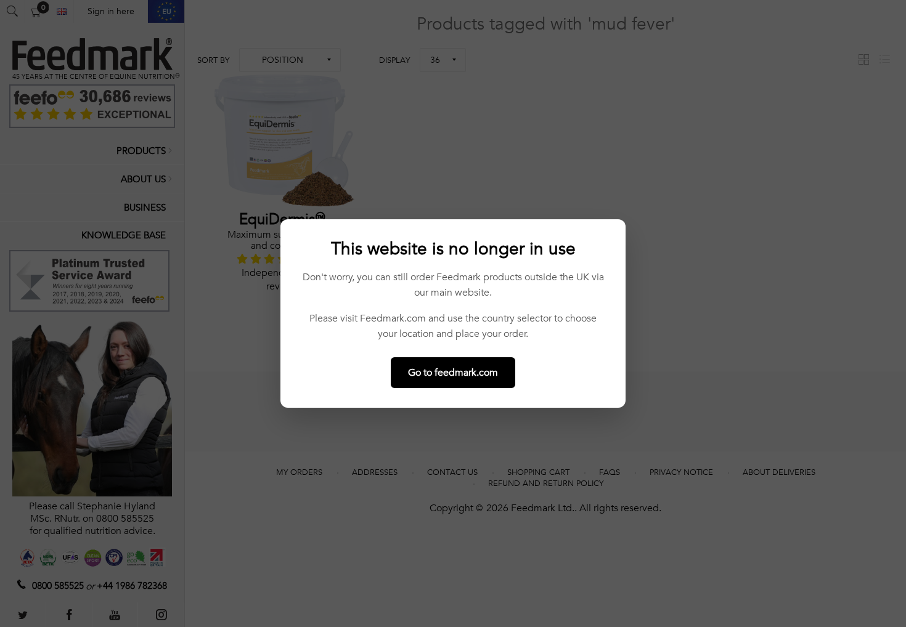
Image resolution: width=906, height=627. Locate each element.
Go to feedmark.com (453, 372)
